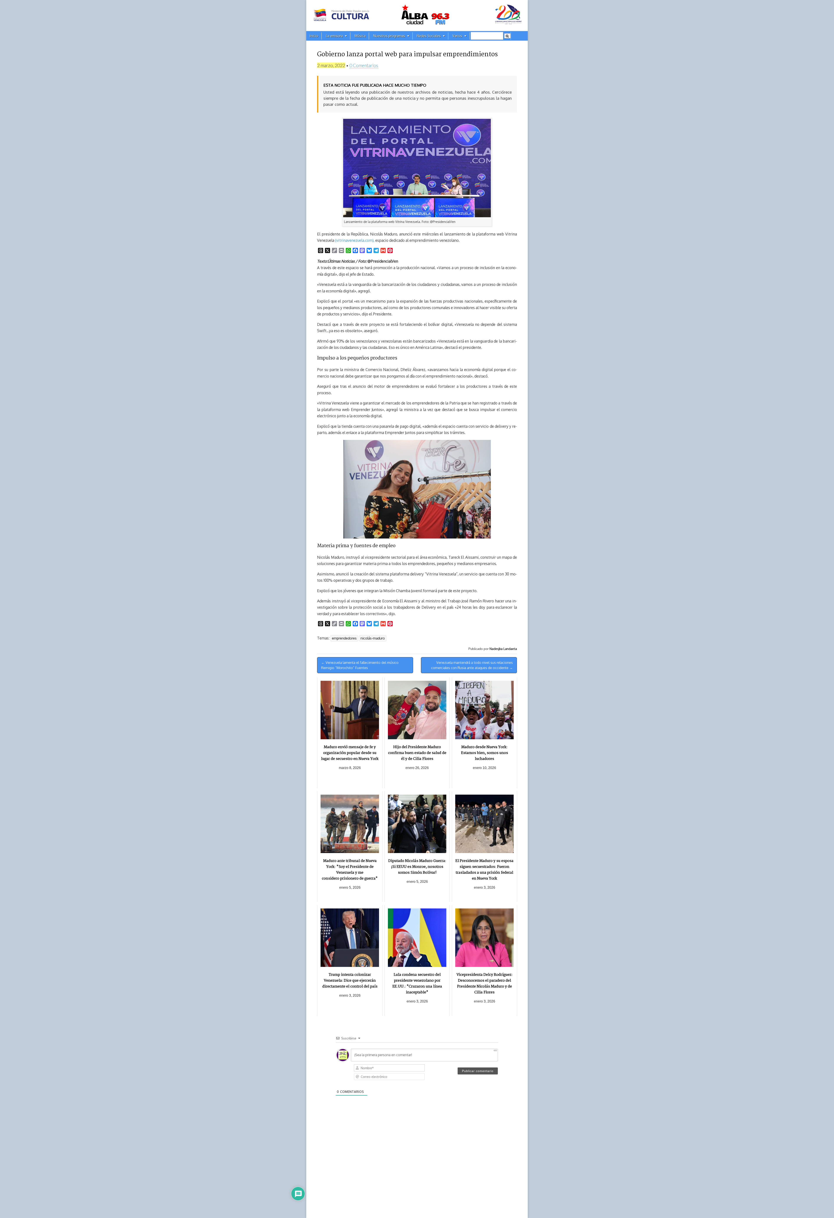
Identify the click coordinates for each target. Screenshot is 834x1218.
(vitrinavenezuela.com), (354, 240)
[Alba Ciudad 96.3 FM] (417, 15)
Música (360, 36)
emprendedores (344, 638)
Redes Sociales (429, 36)
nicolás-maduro (373, 638)
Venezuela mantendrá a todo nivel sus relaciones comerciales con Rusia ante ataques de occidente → (472, 665)
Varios (457, 36)
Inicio (313, 36)
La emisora (334, 36)
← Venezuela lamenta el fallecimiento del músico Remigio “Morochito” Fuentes (360, 665)
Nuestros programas (389, 36)
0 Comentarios (363, 65)
